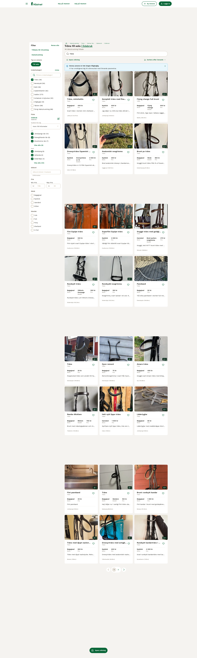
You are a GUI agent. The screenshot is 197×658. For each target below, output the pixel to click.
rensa (57, 70)
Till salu (36, 64)
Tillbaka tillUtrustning (40, 50)
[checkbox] (32, 80)
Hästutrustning (37, 55)
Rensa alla (55, 45)
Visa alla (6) (38, 145)
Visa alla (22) (39, 163)
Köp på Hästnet (64, 4)
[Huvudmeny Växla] (27, 4)
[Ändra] (58, 119)
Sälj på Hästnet (80, 4)
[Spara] (93, 100)
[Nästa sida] (124, 570)
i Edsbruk (86, 46)
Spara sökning (74, 60)
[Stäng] (165, 66)
